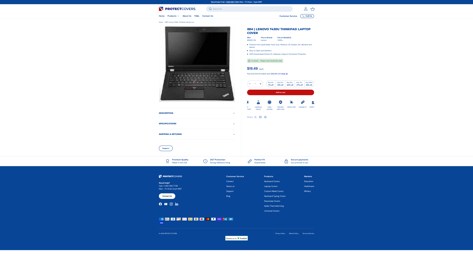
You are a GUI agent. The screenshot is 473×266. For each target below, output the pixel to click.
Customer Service (288, 16)
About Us (187, 16)
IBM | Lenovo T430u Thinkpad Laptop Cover (180, 22)
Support (165, 148)
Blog (228, 196)
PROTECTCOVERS (171, 233)
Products (172, 16)
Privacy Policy (280, 233)
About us (230, 186)
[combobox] (249, 9)
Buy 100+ (309, 83)
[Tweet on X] (255, 117)
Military (307, 191)
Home (162, 16)
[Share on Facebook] (260, 117)
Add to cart (280, 92)
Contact (230, 181)
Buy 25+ (280, 83)
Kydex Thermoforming (274, 206)
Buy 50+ (290, 83)
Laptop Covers (270, 186)
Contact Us (207, 16)
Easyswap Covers (272, 201)
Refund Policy (294, 233)
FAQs (196, 16)
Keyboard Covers (272, 181)
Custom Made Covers (274, 191)
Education (308, 181)
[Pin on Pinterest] (265, 117)
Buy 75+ (299, 83)
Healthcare (309, 186)
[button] (312, 9)
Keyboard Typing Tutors (275, 196)
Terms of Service (308, 233)
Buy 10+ (271, 83)
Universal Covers (271, 211)
